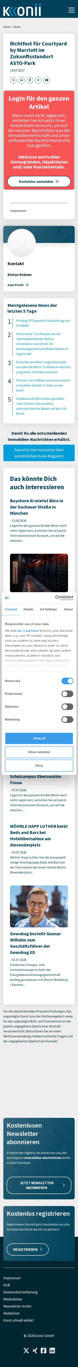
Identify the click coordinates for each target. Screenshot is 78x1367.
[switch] (67, 693)
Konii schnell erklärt (18, 1320)
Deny (39, 765)
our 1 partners (28, 630)
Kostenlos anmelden (36, 181)
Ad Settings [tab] (48, 609)
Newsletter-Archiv (17, 1306)
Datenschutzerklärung (20, 1292)
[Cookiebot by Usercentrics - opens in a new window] (55, 598)
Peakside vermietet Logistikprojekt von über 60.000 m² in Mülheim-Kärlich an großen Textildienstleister (43, 367)
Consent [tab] (11, 609)
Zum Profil (15, 285)
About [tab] (68, 609)
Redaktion (11, 1313)
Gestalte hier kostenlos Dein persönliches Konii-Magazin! (39, 453)
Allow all (39, 738)
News (17, 27)
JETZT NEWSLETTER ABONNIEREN (37, 1185)
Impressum (18, 211)
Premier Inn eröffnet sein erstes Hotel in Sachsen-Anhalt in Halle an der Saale (43, 385)
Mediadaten (12, 1299)
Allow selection (39, 752)
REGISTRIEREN (25, 1249)
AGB (6, 1285)
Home (7, 27)
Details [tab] (29, 609)
